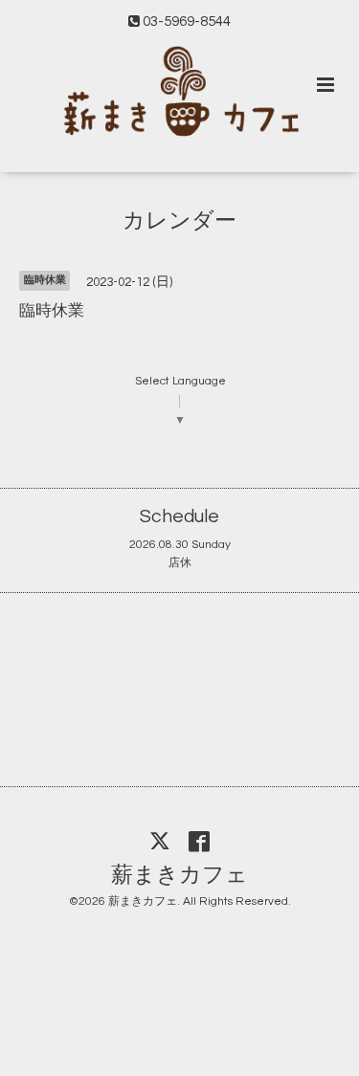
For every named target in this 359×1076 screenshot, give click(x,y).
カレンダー (179, 220)
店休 (179, 563)
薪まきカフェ (179, 875)
